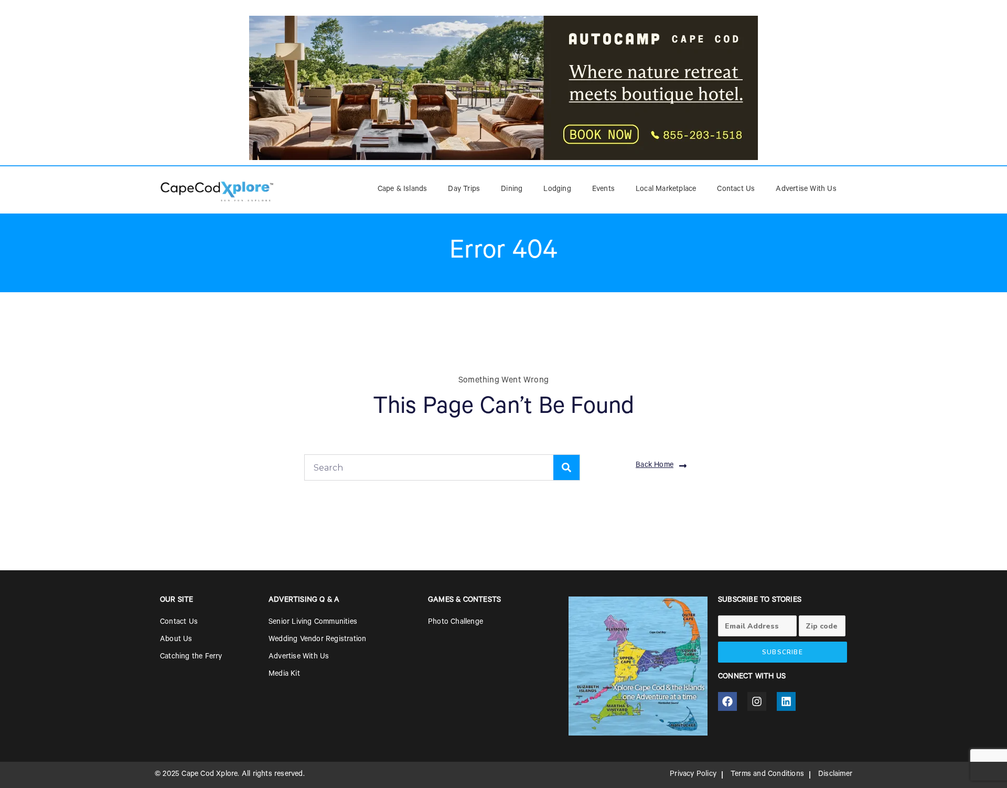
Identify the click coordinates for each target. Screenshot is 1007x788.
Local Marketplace (666, 190)
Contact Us (736, 190)
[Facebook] (727, 701)
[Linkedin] (786, 701)
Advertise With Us (806, 190)
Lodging (557, 190)
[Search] (566, 467)
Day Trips (464, 190)
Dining (511, 190)
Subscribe (782, 652)
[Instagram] (756, 701)
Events (603, 190)
